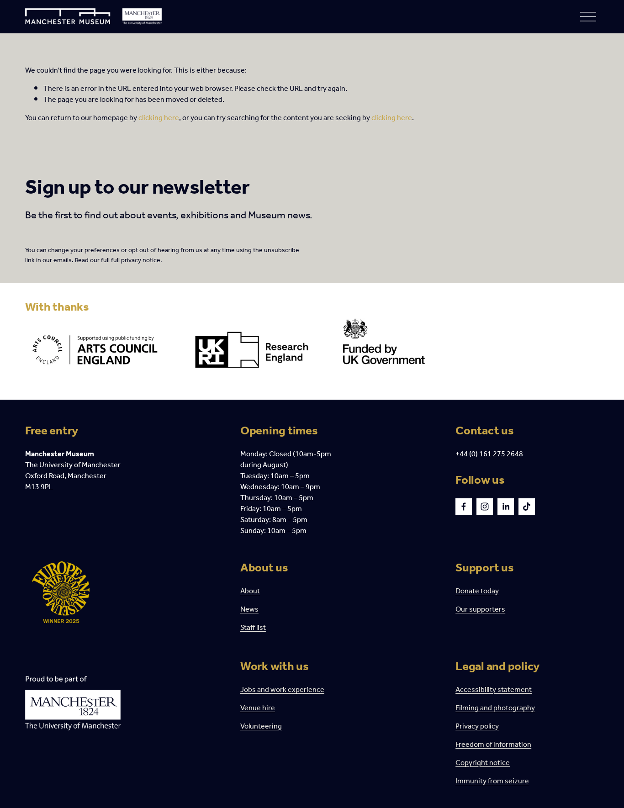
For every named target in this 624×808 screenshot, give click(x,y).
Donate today (477, 591)
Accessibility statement (493, 690)
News (249, 609)
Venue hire (257, 708)
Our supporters (480, 609)
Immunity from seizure (492, 781)
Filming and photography (495, 708)
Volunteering (261, 726)
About (250, 591)
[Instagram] (484, 506)
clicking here (158, 118)
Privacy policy (477, 726)
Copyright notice (482, 763)
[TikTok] (526, 506)
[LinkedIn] (505, 506)
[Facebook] (463, 506)
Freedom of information (493, 744)
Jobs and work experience (282, 690)
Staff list (253, 628)
